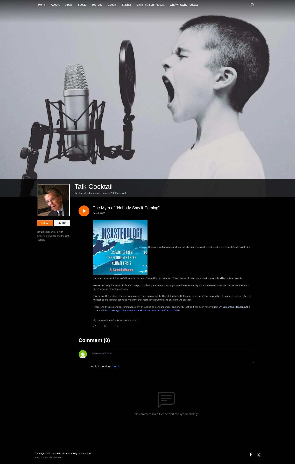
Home (42, 4)
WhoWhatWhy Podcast (184, 4)
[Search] (252, 4)
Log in (116, 366)
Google (112, 4)
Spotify (82, 4)
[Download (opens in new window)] (106, 326)
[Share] (117, 326)
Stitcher (126, 4)
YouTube (97, 4)
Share (46, 223)
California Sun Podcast (150, 4)
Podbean (58, 457)
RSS (63, 223)
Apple (69, 4)
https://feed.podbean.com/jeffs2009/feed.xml (102, 193)
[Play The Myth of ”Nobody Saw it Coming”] (84, 210)
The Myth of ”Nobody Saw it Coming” (126, 207)
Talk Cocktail (93, 186)
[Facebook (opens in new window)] (251, 454)
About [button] (54, 4)
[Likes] (94, 326)
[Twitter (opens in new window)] (258, 454)
